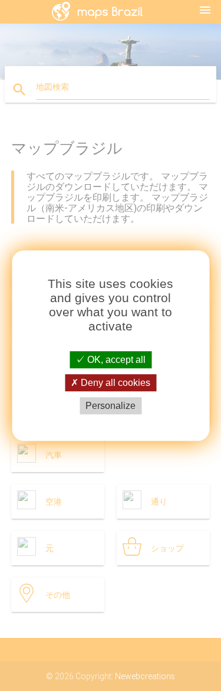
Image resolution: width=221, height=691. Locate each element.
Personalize (110, 406)
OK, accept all (115, 360)
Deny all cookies (114, 383)
